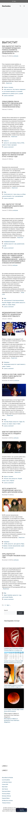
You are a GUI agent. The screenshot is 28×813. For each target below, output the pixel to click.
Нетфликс (4, 545)
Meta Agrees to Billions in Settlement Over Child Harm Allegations (11, 720)
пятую (4, 480)
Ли (23, 421)
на (21, 194)
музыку (4, 423)
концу (18, 194)
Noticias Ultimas (6, 796)
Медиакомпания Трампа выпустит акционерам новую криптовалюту (12, 314)
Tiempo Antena (6, 802)
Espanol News (6, 798)
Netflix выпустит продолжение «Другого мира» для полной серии (12, 490)
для (11, 143)
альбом (6, 243)
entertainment (8, 300)
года (14, 194)
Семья (9, 145)
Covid (5, 194)
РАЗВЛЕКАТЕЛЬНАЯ (9, 241)
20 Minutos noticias (7, 800)
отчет (13, 196)
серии (22, 545)
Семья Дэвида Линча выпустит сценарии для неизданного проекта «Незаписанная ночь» (12, 104)
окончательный (6, 196)
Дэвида (14, 143)
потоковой (19, 91)
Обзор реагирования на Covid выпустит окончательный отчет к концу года (14, 154)
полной (10, 545)
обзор (23, 194)
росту (16, 93)
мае (15, 243)
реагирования (19, 196)
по (2, 91)
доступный (5, 597)
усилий (21, 93)
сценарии (14, 145)
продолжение (16, 545)
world (13, 302)
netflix (5, 543)
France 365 (5, 784)
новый (9, 304)
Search (6, 610)
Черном (12, 480)
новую (4, 366)
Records (4, 302)
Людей (20, 478)
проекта (4, 145)
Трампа (8, 366)
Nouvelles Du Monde (7, 777)
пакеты (17, 89)
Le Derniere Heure (7, 782)
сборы (13, 304)
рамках (13, 93)
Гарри (20, 421)
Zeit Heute (5, 789)
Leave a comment (9, 95)
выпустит (9, 89)
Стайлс (18, 423)
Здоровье (6, 362)
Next (9, 605)
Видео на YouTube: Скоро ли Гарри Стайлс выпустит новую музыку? (13, 376)
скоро (14, 423)
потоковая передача (10, 91)
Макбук (11, 597)
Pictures (6, 478)
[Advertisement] (14, 24)
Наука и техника (8, 87)
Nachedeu (6, 6)
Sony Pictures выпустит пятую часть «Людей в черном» (12, 433)
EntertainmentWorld (18, 300)
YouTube (6, 421)
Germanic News (6, 791)
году (20, 595)
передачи (22, 89)
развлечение (20, 243)
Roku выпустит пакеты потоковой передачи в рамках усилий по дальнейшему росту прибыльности (11, 49)
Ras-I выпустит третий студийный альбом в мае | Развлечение (12, 206)
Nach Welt (4, 786)
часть (7, 480)
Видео (11, 421)
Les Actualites (6, 779)
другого (18, 543)
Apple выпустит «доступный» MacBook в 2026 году (14, 555)
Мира (22, 543)
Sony (10, 478)
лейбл (3, 304)
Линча (19, 143)
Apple (5, 595)
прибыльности (6, 93)
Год (14, 89)
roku (5, 89)
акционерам (7, 364)
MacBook (9, 595)
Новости (6, 140)
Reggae (9, 302)
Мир (5, 192)
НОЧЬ (22, 143)
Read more (9, 83)
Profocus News (6, 793)
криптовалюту (21, 364)
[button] (20, 6)
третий (4, 246)
